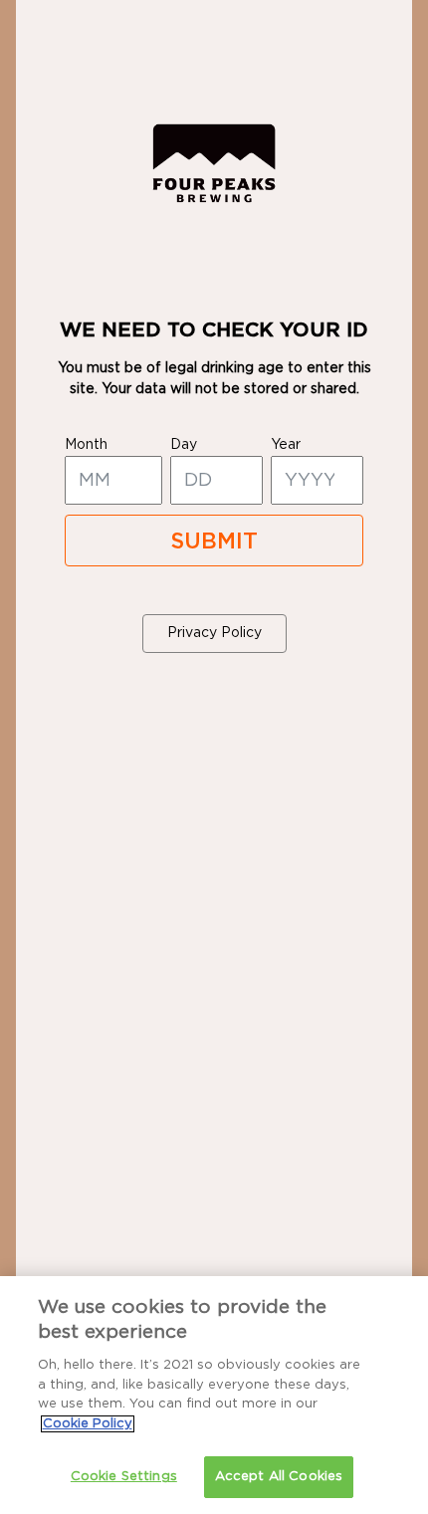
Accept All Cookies (278, 1476)
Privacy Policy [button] (214, 633)
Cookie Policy (87, 1423)
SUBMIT (214, 541)
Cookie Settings (124, 1476)
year (286, 445)
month (86, 445)
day (183, 445)
